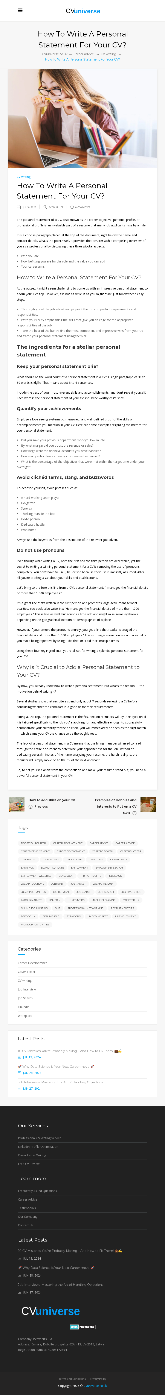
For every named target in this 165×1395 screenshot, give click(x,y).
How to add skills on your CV (52, 800)
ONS (57, 908)
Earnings (27, 867)
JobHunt (57, 883)
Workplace (25, 1016)
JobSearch (84, 891)
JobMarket (78, 883)
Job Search (25, 998)
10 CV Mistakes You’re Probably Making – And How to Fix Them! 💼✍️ (70, 1051)
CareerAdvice (99, 843)
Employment (79, 867)
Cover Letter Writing (32, 1155)
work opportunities (35, 924)
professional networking (85, 908)
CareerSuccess (130, 851)
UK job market (98, 916)
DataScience (118, 859)
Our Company (27, 1217)
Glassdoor (66, 875)
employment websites (36, 875)
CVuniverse (74, 859)
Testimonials (27, 1208)
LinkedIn (23, 1007)
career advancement (67, 843)
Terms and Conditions (72, 1379)
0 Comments (82, 207)
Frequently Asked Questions (37, 1191)
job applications (32, 883)
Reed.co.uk (28, 916)
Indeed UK (115, 875)
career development (35, 851)
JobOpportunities (33, 891)
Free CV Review (29, 1164)
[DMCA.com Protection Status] (83, 1328)
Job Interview (27, 989)
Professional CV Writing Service (39, 1138)
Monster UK (131, 900)
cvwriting (96, 859)
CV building (51, 859)
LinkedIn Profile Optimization (38, 1147)
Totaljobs (74, 916)
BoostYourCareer (33, 843)
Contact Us (26, 1225)
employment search (109, 867)
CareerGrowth (102, 851)
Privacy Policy (98, 1379)
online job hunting (34, 908)
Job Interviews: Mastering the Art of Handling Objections (60, 1082)
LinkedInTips (76, 900)
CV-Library (28, 859)
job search (106, 891)
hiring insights (91, 875)
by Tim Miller (56, 207)
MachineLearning (104, 900)
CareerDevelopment (71, 851)
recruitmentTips (122, 908)
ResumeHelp (51, 916)
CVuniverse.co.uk (54, 54)
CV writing (108, 54)
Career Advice (125, 843)
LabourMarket (31, 900)
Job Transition (131, 891)
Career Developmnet (32, 963)
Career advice (83, 54)
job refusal (61, 891)
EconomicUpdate (52, 867)
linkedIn (54, 900)
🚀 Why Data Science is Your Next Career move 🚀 (56, 1067)
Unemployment (125, 916)
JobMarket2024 (103, 883)
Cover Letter (26, 972)
